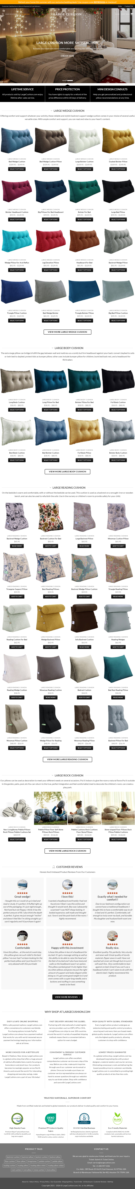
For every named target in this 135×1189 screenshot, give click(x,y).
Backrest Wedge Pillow (118, 262)
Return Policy (34, 1182)
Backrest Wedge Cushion (17, 538)
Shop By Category (11, 14)
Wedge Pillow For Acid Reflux (17, 262)
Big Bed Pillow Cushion (118, 313)
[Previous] (6, 44)
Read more (17, 546)
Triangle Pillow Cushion (17, 313)
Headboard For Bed (84, 262)
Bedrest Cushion (84, 690)
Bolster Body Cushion (118, 453)
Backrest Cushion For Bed (50, 538)
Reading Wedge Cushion (17, 690)
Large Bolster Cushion (84, 161)
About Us (25, 1182)
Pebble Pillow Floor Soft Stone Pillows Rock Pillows (50, 830)
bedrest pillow (55, 1157)
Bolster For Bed (84, 212)
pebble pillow (57, 1161)
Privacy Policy (45, 1182)
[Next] (129, 44)
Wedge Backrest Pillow (50, 639)
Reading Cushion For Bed (17, 639)
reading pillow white (37, 1166)
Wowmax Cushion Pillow (118, 538)
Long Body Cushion (17, 402)
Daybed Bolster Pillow (118, 161)
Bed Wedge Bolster (50, 313)
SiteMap (110, 1182)
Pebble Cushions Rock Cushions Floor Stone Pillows (84, 830)
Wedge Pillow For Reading (50, 740)
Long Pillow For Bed (50, 402)
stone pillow (51, 1170)
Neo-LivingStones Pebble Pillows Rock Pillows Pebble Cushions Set (17, 830)
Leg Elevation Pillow (50, 262)
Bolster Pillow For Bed (84, 402)
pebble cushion (44, 1161)
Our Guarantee (56, 1182)
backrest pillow (27, 1157)
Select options (17, 169)
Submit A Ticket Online (104, 1159)
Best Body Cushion (17, 453)
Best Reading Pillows (50, 589)
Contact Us (129, 6)
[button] (117, 14)
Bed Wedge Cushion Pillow (51, 161)
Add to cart (50, 546)
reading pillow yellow (56, 1166)
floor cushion (10, 1161)
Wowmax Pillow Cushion (17, 740)
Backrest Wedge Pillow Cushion (84, 589)
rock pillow (27, 1170)
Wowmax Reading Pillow (84, 740)
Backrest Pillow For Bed (118, 740)
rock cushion (16, 1170)
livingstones (32, 1161)
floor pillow (21, 1161)
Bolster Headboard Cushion (17, 212)
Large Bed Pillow (118, 212)
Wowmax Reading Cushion (51, 690)
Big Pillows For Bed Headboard (50, 212)
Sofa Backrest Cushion (84, 639)
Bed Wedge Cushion (17, 161)
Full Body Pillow (84, 453)
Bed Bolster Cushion (50, 453)
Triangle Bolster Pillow (84, 313)
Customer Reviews (100, 1182)
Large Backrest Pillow (84, 538)
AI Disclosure (88, 1182)
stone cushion (39, 1170)
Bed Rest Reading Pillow (118, 690)
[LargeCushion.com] (67, 14)
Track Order (78, 1182)
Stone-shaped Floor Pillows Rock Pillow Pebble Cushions (118, 830)
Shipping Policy (67, 1182)
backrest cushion (13, 1157)
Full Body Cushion (118, 402)
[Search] (3, 14)
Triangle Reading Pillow (118, 589)
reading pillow (23, 1166)
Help (120, 6)
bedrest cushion (41, 1157)
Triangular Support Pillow (16, 589)
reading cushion (9, 1166)
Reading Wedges (118, 639)
